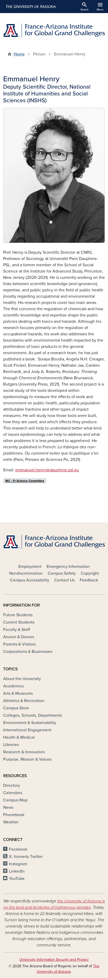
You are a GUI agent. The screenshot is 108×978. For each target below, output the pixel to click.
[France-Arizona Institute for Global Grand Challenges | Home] (54, 30)
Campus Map (15, 800)
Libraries (11, 744)
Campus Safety (62, 573)
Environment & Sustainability (29, 722)
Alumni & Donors (18, 637)
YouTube (17, 878)
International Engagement (27, 730)
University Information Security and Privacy (54, 959)
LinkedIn (17, 871)
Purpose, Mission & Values (27, 759)
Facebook (18, 849)
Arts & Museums (18, 693)
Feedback (89, 580)
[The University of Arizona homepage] (30, 6)
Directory (11, 785)
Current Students (18, 622)
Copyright (90, 573)
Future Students (18, 615)
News (8, 807)
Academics (13, 686)
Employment (29, 566)
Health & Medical (19, 737)
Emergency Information (68, 566)
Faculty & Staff (16, 629)
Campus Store (16, 708)
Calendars (12, 792)
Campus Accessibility (29, 580)
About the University (22, 678)
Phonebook (13, 814)
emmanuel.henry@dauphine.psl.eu (47, 470)
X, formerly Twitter (26, 856)
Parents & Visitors (19, 644)
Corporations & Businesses (27, 651)
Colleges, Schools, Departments (32, 715)
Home (19, 54)
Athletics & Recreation (23, 700)
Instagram (18, 864)
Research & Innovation (24, 752)
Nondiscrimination (26, 573)
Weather (11, 822)
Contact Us (64, 580)
